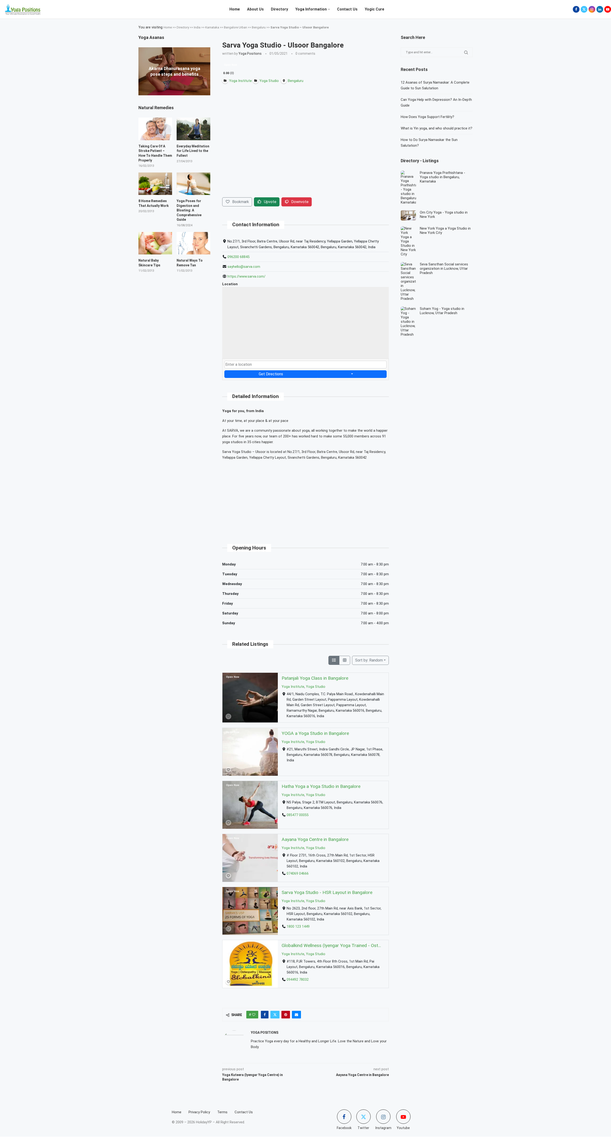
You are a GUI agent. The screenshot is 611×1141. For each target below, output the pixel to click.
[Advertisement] (305, 497)
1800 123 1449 (298, 927)
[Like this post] (253, 1014)
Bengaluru (259, 27)
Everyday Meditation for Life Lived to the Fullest (193, 150)
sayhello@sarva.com (243, 266)
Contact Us (347, 9)
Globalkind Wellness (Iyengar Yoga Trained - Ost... (331, 945)
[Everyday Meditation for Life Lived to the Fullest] (193, 129)
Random (369, 660)
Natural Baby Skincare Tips (149, 262)
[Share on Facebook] (265, 1014)
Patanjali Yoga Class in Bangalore (315, 678)
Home (234, 9)
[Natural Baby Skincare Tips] (155, 243)
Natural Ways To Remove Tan (190, 262)
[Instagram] (592, 9)
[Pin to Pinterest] (285, 1014)
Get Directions (271, 374)
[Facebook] (576, 9)
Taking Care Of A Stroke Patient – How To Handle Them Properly (155, 153)
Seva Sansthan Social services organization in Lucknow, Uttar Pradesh (444, 268)
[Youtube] (607, 9)
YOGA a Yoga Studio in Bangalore (315, 733)
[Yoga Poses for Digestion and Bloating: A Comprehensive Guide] (193, 183)
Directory (279, 9)
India (197, 27)
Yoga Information (311, 9)
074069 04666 (298, 874)
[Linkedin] (599, 9)
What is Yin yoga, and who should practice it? (436, 128)
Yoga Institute (293, 687)
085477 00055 (298, 815)
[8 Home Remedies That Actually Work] (155, 183)
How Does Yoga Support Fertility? (427, 117)
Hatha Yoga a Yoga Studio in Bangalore (321, 786)
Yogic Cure (374, 9)
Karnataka (212, 27)
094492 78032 (298, 980)
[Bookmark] (228, 717)
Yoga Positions (250, 53)
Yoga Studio (315, 687)
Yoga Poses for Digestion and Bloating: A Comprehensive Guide (189, 210)
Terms (222, 1112)
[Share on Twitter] (274, 1014)
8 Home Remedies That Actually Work (153, 203)
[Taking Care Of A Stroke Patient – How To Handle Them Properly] (155, 129)
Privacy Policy (199, 1112)
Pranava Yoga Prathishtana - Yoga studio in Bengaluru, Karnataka (442, 177)
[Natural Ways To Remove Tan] (193, 243)
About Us (255, 9)
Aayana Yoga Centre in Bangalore (315, 839)
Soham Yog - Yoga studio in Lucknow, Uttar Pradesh (442, 311)
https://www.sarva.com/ (246, 276)
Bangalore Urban (235, 27)
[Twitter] (584, 9)
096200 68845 (238, 257)
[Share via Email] (296, 1014)
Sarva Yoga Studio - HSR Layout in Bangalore (327, 892)
